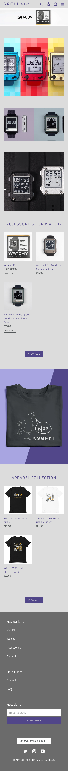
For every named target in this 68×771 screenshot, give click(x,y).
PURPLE (10, 61)
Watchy (11, 638)
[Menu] (62, 4)
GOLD (46, 61)
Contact (11, 680)
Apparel (11, 656)
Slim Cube (19, 121)
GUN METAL (57, 202)
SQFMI (11, 629)
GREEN (58, 61)
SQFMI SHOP (28, 760)
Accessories (14, 647)
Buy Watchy (25, 17)
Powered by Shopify (45, 760)
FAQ (9, 689)
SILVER (42, 204)
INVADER (49, 121)
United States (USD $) (33, 741)
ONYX (28, 189)
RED (34, 61)
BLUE (21, 61)
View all (34, 354)
